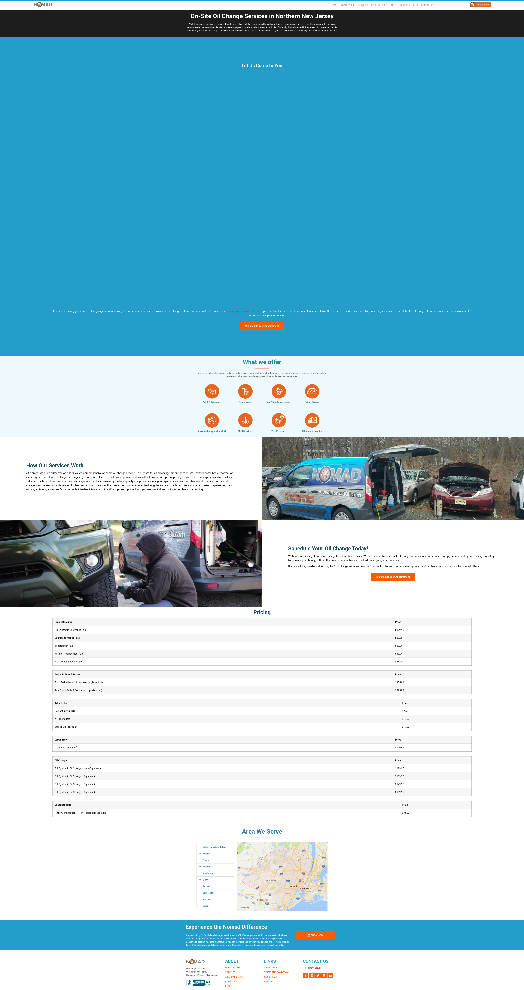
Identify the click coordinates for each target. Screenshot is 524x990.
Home (334, 5)
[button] (215, 847)
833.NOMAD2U (312, 968)
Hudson (206, 866)
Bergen (206, 853)
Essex (206, 860)
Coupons (405, 5)
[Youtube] (330, 975)
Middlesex (208, 873)
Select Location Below (214, 847)
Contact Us (427, 5)
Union (206, 906)
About (394, 5)
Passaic (207, 886)
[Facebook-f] (305, 975)
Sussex (206, 899)
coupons (452, 566)
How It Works (347, 5)
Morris (206, 879)
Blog (416, 5)
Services (363, 5)
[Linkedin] (312, 975)
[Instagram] (324, 975)
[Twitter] (318, 975)
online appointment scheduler (244, 311)
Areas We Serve (379, 5)
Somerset (208, 893)
